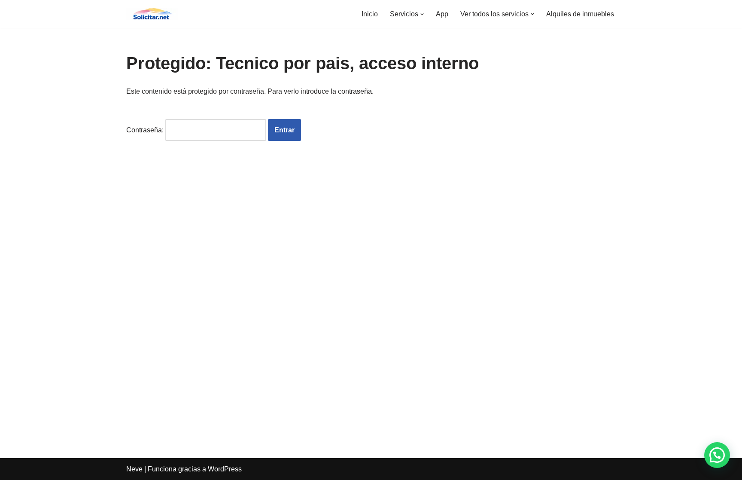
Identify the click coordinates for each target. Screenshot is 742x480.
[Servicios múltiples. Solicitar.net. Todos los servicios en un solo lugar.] (152, 14)
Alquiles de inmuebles (580, 14)
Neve (134, 469)
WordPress (225, 469)
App (442, 14)
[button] (422, 14)
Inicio (370, 14)
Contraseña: (145, 130)
